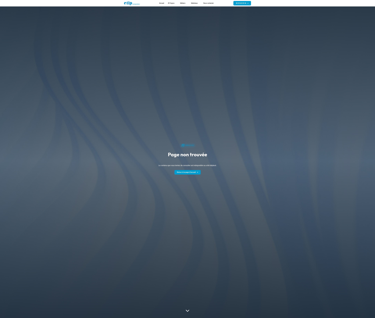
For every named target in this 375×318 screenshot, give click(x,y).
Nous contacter (208, 3)
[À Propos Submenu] (176, 3)
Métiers (182, 3)
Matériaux (194, 3)
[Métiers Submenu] (187, 3)
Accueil (161, 3)
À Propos (171, 3)
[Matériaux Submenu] (199, 3)
